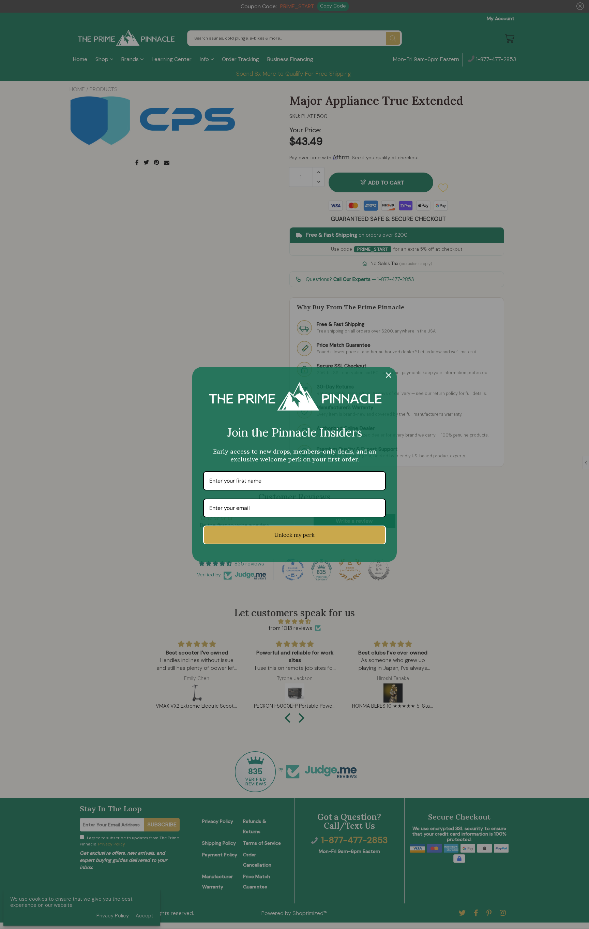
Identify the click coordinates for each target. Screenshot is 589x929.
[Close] (388, 375)
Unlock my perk (294, 534)
